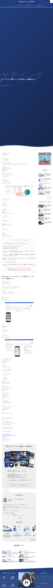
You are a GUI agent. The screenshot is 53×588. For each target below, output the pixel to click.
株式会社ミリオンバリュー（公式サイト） (19, 515)
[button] (51, 1)
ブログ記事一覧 (38, 586)
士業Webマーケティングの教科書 (26, 1)
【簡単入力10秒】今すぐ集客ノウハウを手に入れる (19, 269)
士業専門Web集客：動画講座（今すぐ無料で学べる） (45, 577)
